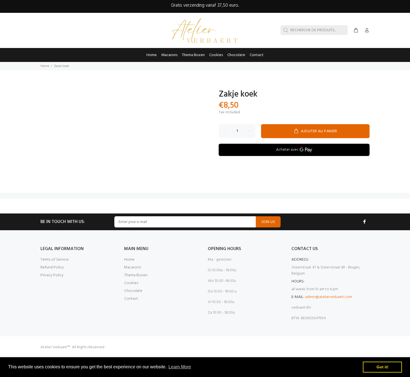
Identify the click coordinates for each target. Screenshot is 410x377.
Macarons (132, 267)
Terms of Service (54, 259)
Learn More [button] (179, 366)
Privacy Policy (52, 275)
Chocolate (133, 291)
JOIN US (268, 222)
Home (44, 66)
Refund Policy (52, 267)
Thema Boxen (136, 275)
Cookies (131, 283)
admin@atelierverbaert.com (328, 297)
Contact (131, 299)
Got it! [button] (383, 367)
